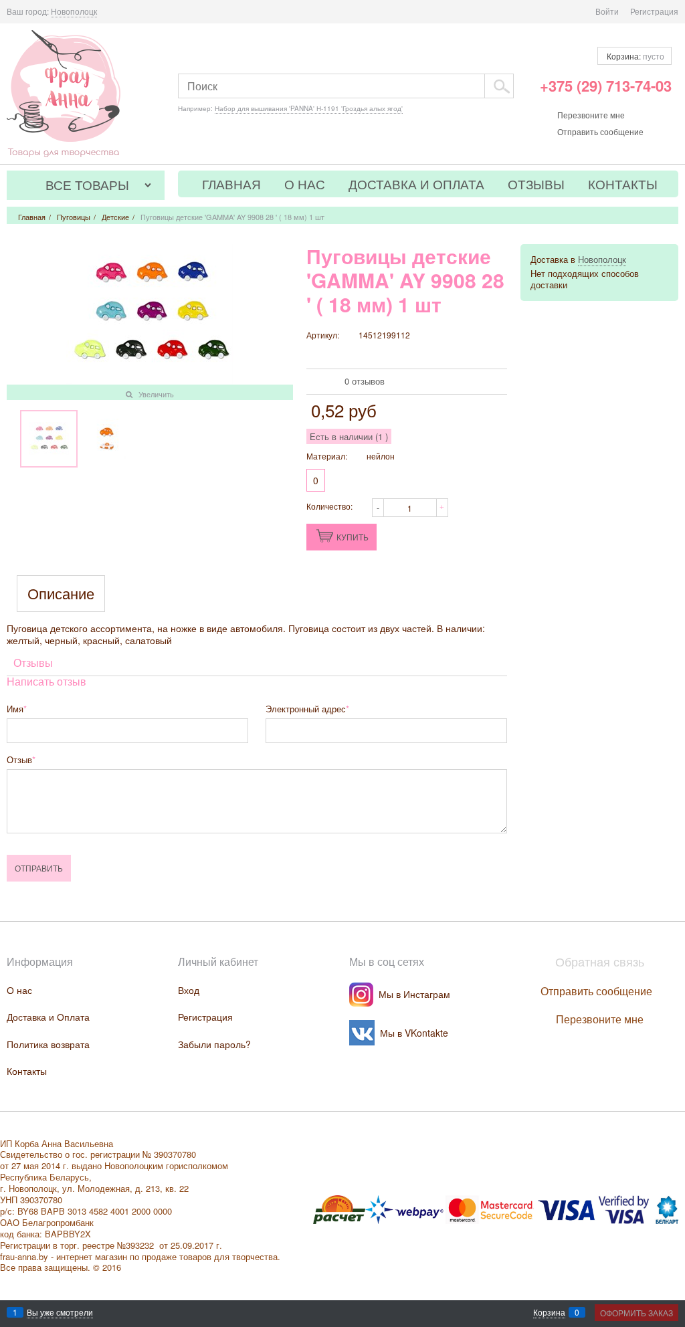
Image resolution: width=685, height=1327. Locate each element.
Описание (60, 593)
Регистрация (654, 11)
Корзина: (634, 56)
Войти (607, 11)
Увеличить (156, 394)
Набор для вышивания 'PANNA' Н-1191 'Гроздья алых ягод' (309, 108)
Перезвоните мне (591, 114)
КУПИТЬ (352, 536)
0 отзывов (365, 381)
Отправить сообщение (600, 131)
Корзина (549, 1312)
